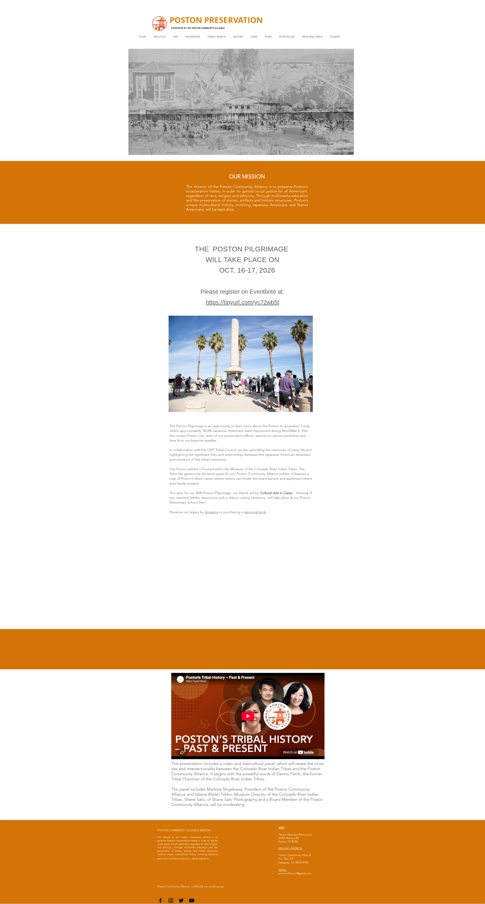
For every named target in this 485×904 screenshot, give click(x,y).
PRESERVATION (233, 19)
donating (211, 512)
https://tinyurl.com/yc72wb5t (242, 302)
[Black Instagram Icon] (171, 900)
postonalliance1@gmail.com (294, 873)
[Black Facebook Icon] (160, 900)
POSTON (187, 19)
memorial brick (255, 512)
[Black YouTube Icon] (192, 900)
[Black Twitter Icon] (181, 900)
